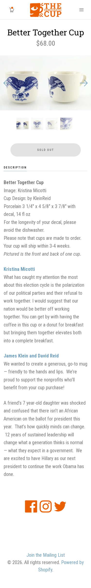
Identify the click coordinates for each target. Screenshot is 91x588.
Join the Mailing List (45, 555)
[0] (9, 9)
